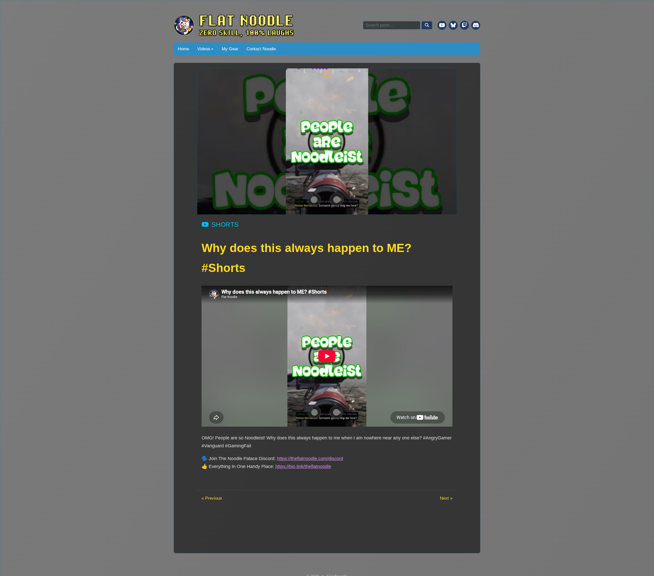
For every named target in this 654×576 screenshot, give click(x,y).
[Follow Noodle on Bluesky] (453, 25)
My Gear (230, 48)
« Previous (212, 498)
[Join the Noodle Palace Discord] (475, 25)
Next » (446, 498)
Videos (203, 48)
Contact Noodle (261, 48)
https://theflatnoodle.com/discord (310, 458)
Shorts (225, 224)
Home (183, 48)
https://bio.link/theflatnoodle (303, 466)
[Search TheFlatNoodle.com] (427, 25)
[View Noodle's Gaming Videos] (442, 25)
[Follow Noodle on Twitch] (464, 25)
